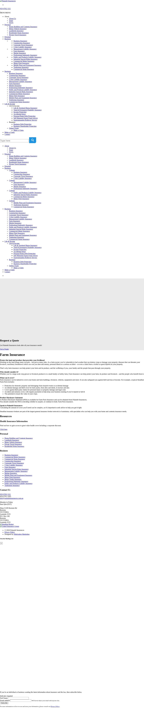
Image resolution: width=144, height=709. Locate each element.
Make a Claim (19, 130)
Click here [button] (3, 429)
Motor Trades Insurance (12, 479)
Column (12, 170)
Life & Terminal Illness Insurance (25, 108)
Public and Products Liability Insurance (27, 57)
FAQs (11, 23)
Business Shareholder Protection (25, 126)
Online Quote (14, 128)
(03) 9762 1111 (5, 9)
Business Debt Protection (22, 124)
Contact (7, 134)
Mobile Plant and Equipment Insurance (27, 65)
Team (11, 21)
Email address (5, 700)
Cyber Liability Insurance (23, 47)
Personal (7, 25)
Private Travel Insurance (17, 35)
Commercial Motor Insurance (24, 61)
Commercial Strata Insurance (24, 69)
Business (7, 39)
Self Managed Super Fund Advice (26, 118)
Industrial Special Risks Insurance (25, 59)
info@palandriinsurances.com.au (11, 498)
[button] (5, 13)
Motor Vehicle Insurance (17, 29)
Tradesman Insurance (21, 67)
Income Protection (20, 112)
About (6, 146)
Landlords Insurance (16, 31)
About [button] (6, 16)
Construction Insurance (22, 43)
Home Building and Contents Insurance (23, 27)
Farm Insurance (19, 51)
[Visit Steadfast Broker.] (7, 524)
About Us (12, 19)
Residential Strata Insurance (19, 33)
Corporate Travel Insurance (23, 45)
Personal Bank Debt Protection (24, 116)
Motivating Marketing (21, 534)
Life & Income (9, 104)
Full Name (4, 698)
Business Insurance (20, 41)
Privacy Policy (9, 532)
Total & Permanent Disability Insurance (28, 110)
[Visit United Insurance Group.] (9, 526)
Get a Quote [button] (4, 349)
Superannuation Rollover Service (25, 120)
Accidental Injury (20, 114)
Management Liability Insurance (25, 49)
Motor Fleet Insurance (21, 63)
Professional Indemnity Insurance (25, 55)
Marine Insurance (20, 53)
